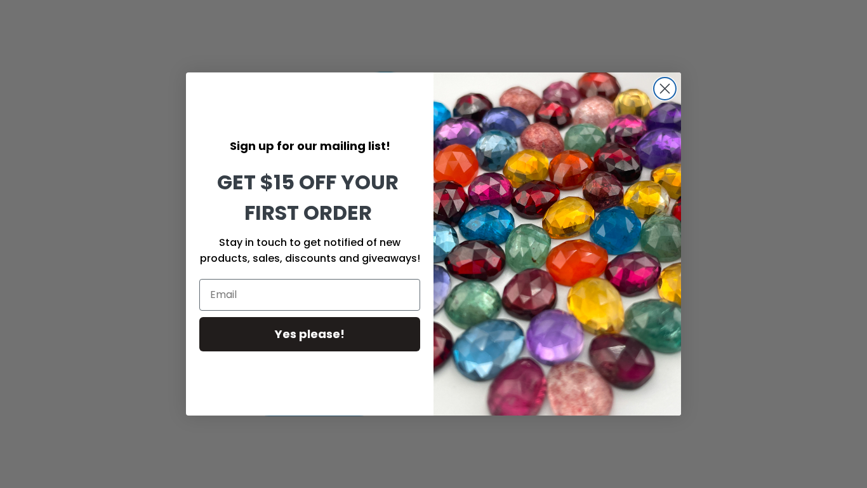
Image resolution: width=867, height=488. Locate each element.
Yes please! (310, 334)
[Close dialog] (665, 89)
